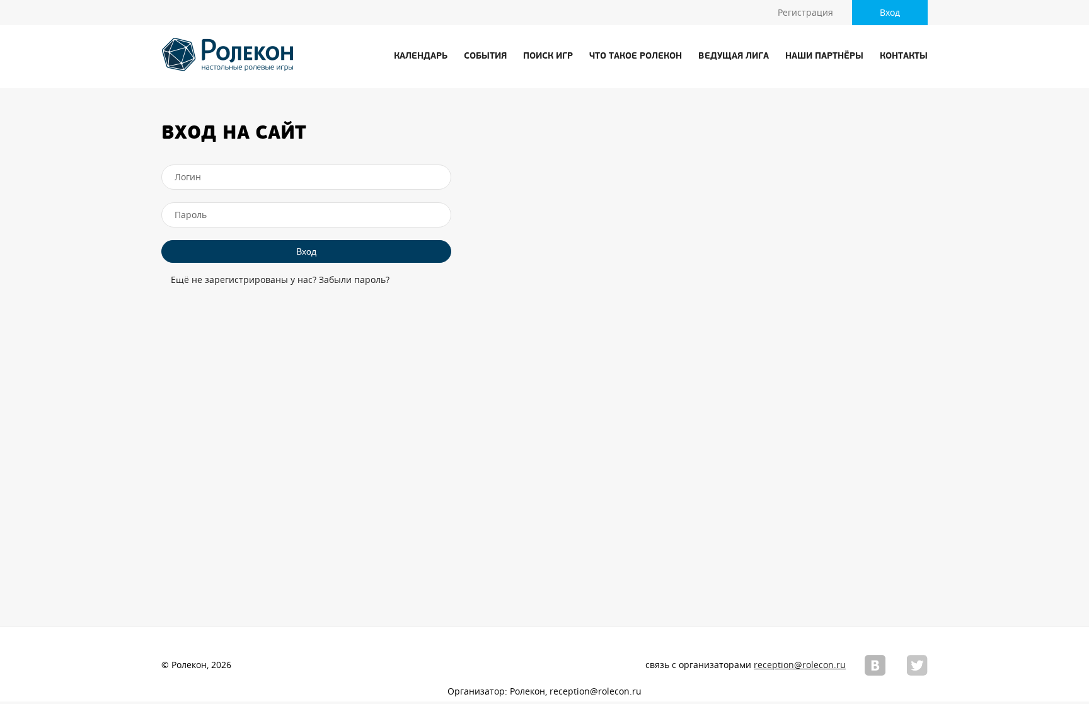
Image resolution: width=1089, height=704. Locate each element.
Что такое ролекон (635, 56)
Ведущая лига (733, 56)
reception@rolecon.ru (800, 665)
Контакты (904, 56)
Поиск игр (548, 56)
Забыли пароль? (354, 280)
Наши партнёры (824, 56)
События (485, 56)
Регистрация (805, 12)
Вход (890, 12)
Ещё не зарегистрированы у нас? (243, 280)
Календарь (420, 56)
